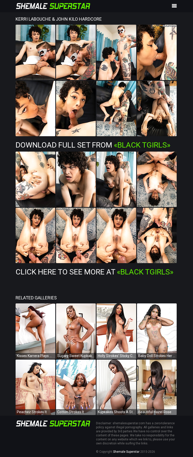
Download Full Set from (93, 144)
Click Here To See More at (94, 271)
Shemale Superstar (126, 451)
